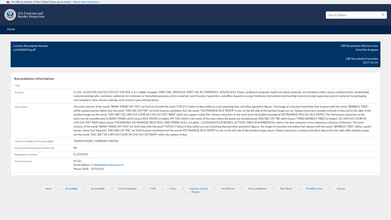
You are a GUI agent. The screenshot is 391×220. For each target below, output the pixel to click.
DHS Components (127, 188)
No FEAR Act (227, 188)
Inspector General (199, 188)
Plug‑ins (196, 192)
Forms (172, 188)
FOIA (153, 188)
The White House (314, 188)
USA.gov (341, 188)
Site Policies (286, 188)
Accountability (98, 188)
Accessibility (71, 188)
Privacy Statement (257, 188)
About (48, 188)
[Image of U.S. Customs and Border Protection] (24, 15)
